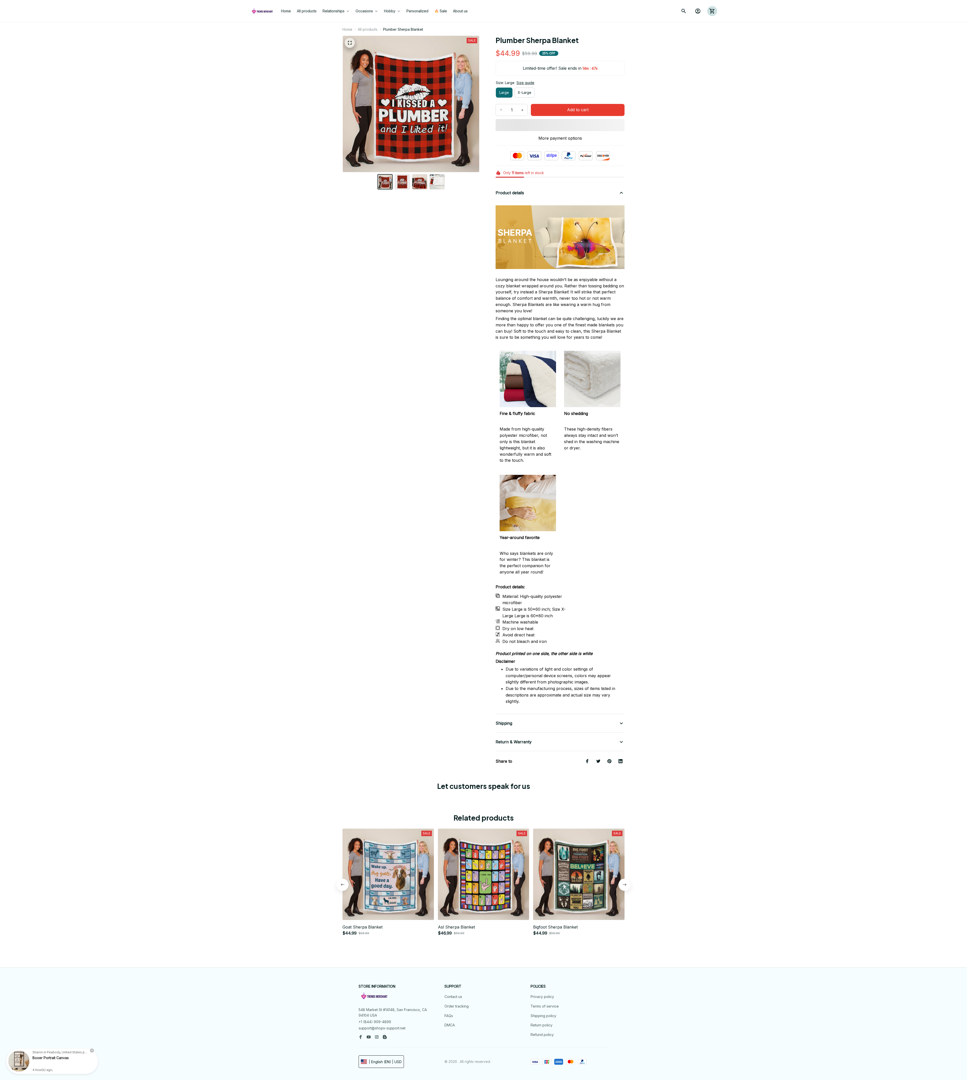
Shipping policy (543, 1016)
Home (347, 29)
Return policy (541, 1025)
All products (367, 29)
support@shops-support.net (382, 1028)
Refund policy (542, 1034)
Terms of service (545, 1006)
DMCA (449, 1025)
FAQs (448, 1016)
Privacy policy (542, 996)
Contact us (453, 996)
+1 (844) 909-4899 (375, 1022)
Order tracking (456, 1006)
